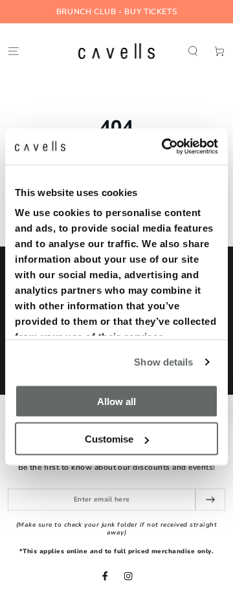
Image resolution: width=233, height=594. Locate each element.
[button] (192, 51)
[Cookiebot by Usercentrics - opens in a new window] (164, 146)
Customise (109, 439)
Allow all (116, 400)
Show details (163, 362)
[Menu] (13, 51)
